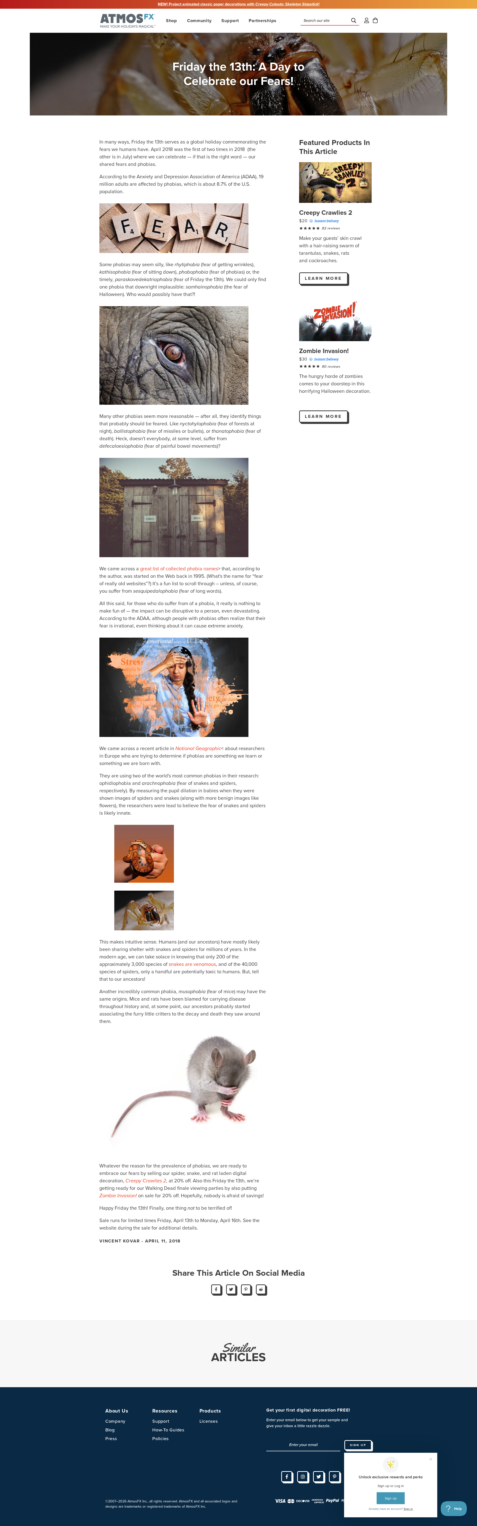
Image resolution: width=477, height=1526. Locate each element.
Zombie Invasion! (324, 351)
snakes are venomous (192, 964)
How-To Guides (168, 1430)
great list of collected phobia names (178, 569)
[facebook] (286, 1476)
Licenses (208, 1421)
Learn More (323, 278)
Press (111, 1438)
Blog (110, 1430)
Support (160, 1421)
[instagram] (302, 1476)
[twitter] (318, 1476)
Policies (160, 1438)
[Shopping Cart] (375, 21)
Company (115, 1421)
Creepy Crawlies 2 (325, 213)
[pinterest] (334, 1476)
